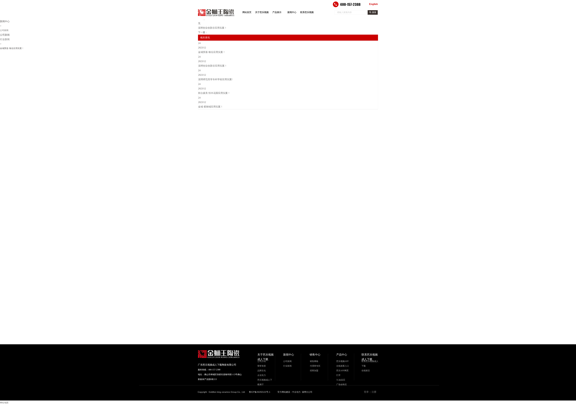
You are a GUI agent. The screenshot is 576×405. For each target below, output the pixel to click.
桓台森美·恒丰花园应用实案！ (214, 93)
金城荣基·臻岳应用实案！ (211, 52)
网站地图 (4, 403)
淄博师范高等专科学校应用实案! (215, 79)
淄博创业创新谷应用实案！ (212, 65)
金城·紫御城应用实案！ (210, 106)
